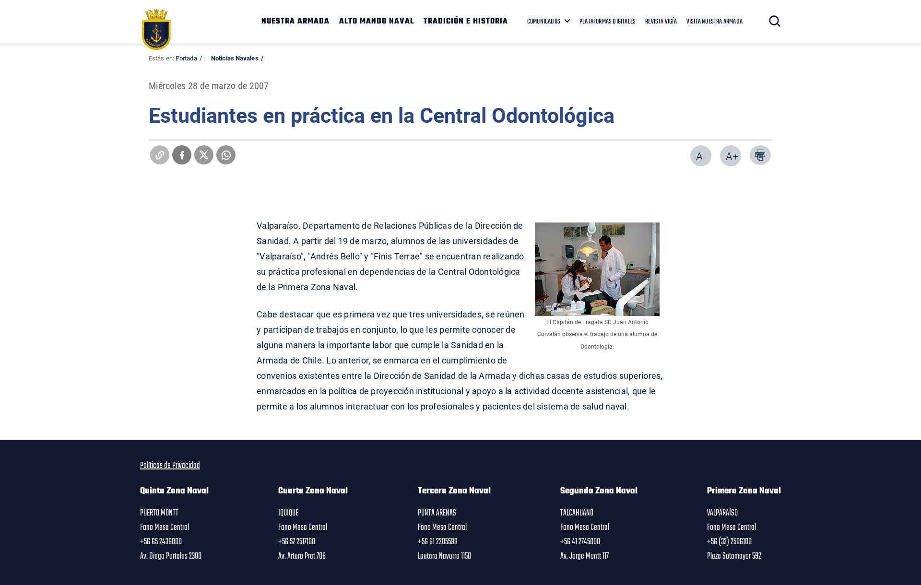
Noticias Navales (235, 58)
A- (701, 156)
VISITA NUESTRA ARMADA (714, 21)
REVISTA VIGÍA (661, 21)
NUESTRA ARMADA (295, 21)
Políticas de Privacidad (170, 465)
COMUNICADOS (543, 21)
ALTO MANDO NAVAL (376, 21)
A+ (732, 156)
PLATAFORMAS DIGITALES (607, 21)
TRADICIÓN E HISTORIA (466, 21)
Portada (186, 58)
